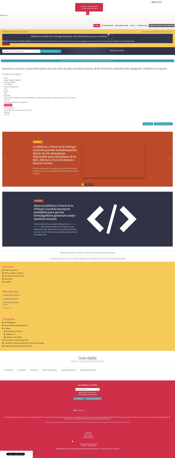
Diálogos (7, 328)
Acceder (8, 105)
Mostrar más (7, 308)
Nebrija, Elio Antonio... (11, 295)
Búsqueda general (50, 51)
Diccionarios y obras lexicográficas (16, 340)
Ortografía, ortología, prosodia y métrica (18, 346)
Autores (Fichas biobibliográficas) (16, 325)
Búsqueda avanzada (117, 50)
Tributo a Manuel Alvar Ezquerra (161, 25)
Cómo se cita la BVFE (20, 32)
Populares (7, 282)
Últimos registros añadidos (13, 273)
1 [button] (82, 184)
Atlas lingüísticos (10, 322)
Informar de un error (163, 124)
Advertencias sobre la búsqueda (151, 32)
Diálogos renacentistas (14, 337)
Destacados (8, 279)
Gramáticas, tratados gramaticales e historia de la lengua (24, 343)
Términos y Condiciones (88, 394)
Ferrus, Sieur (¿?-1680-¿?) (12, 80)
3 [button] (89, 184)
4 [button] (92, 184)
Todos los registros (11, 270)
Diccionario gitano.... (11, 302)
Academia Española (11, 299)
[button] (5, 159)
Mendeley (37, 227)
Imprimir (147, 124)
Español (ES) (158, 2)
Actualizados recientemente (14, 276)
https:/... (5, 304)
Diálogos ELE (10, 334)
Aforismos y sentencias (14, 331)
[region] (87, 159)
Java (167, 32)
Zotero (72, 224)
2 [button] (85, 184)
